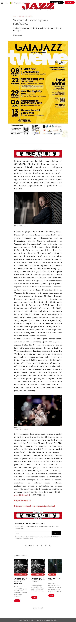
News (14, 16)
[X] (41, 545)
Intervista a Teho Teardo (54, 579)
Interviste (52, 574)
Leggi (17, 600)
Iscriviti (56, 533)
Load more (38, 608)
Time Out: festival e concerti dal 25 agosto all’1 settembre (20, 580)
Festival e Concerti (25, 16)
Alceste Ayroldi (18, 35)
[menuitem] (11, 3)
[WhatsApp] (50, 545)
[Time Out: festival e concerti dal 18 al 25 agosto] (38, 566)
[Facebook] (37, 545)
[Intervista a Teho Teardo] (55, 566)
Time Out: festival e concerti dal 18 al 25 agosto (37, 579)
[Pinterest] (46, 545)
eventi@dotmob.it (22, 495)
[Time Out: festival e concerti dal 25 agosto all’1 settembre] (21, 566)
